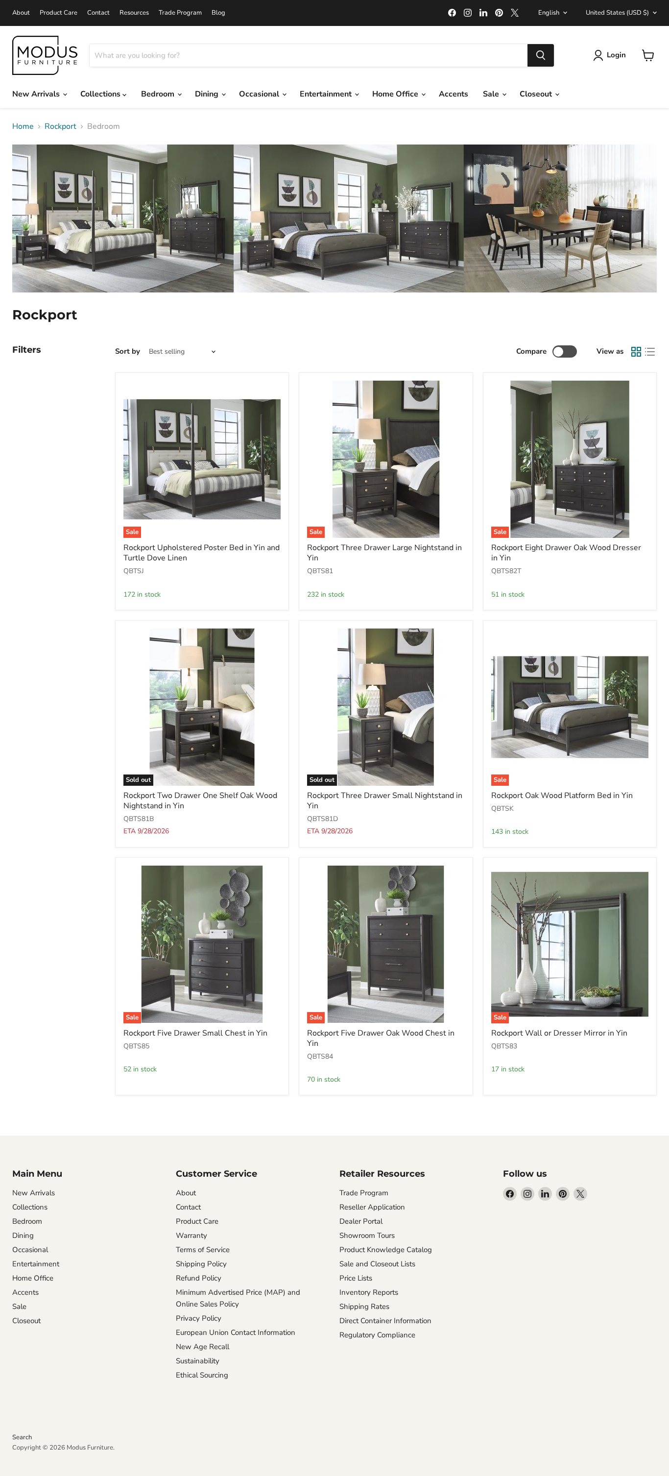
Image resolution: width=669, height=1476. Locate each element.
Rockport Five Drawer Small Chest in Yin (195, 1033)
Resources (134, 13)
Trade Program (180, 13)
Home (23, 126)
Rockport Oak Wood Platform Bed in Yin (562, 795)
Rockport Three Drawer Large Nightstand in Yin (384, 552)
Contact (98, 13)
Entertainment (327, 94)
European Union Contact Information (235, 1332)
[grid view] (636, 352)
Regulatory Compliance (377, 1335)
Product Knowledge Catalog (385, 1250)
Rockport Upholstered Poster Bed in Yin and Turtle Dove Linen (201, 552)
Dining (207, 94)
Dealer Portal (360, 1221)
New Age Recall (202, 1347)
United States (617, 12)
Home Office (396, 94)
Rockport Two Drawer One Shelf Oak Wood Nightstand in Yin (200, 800)
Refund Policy (198, 1278)
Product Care (58, 13)
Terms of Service (203, 1250)
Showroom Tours (367, 1235)
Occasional (260, 94)
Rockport (60, 126)
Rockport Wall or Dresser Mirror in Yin (559, 1033)
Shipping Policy (201, 1264)
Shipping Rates (364, 1306)
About (21, 13)
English (548, 12)
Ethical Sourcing (202, 1375)
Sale (492, 94)
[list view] (650, 352)
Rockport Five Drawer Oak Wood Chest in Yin (380, 1038)
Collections (101, 94)
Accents (453, 94)
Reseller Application (372, 1207)
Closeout (537, 94)
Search (22, 1437)
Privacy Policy (198, 1318)
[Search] (540, 55)
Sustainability (197, 1361)
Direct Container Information (385, 1321)
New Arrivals (37, 94)
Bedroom (158, 94)
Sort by (127, 351)
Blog (218, 13)
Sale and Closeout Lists (377, 1264)
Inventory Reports (368, 1292)
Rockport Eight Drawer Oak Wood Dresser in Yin (566, 552)
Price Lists (355, 1278)
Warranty (191, 1235)
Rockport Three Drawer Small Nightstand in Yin (384, 800)
